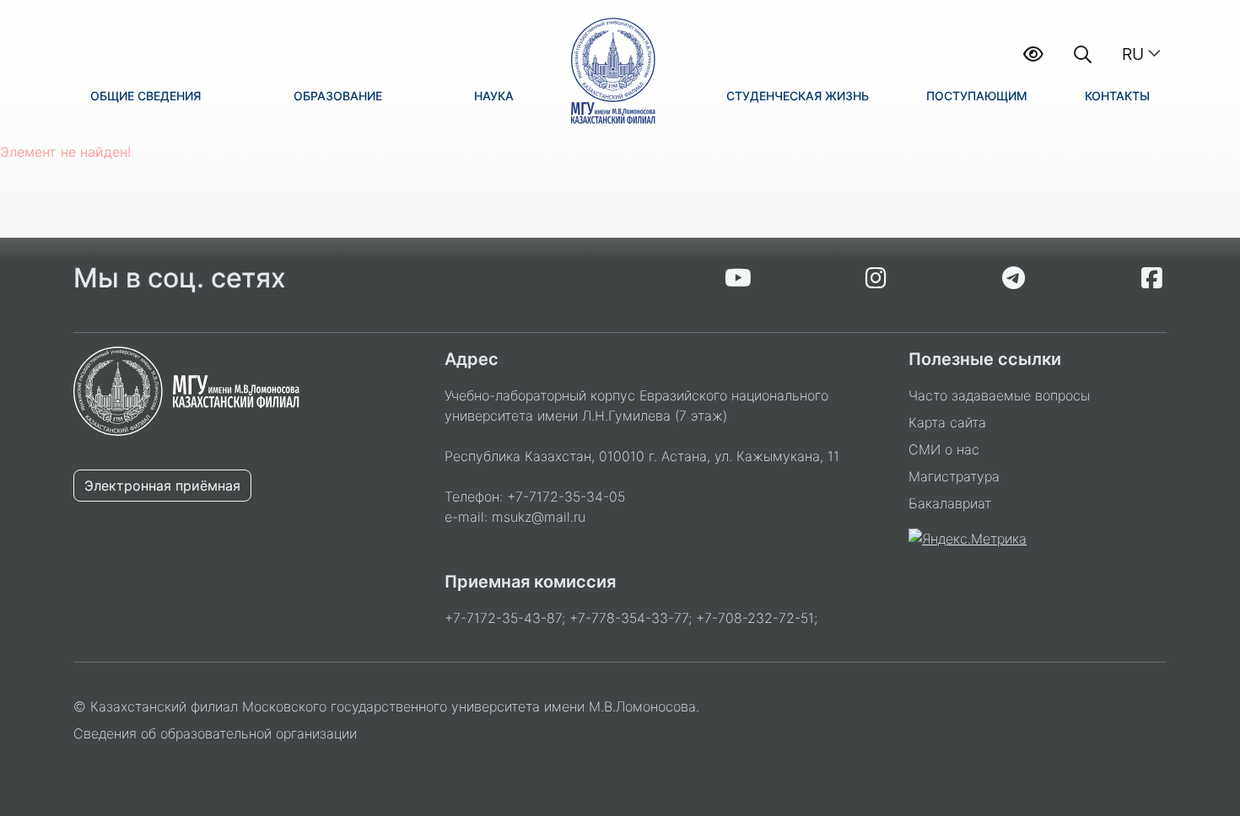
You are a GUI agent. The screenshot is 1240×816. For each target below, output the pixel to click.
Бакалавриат (949, 503)
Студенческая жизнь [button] (797, 96)
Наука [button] (494, 96)
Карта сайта (947, 422)
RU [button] (1133, 54)
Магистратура (954, 476)
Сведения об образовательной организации (215, 733)
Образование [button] (338, 96)
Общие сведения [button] (145, 96)
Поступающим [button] (976, 96)
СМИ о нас (943, 449)
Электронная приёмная (162, 485)
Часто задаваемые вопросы (999, 395)
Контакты (1117, 96)
